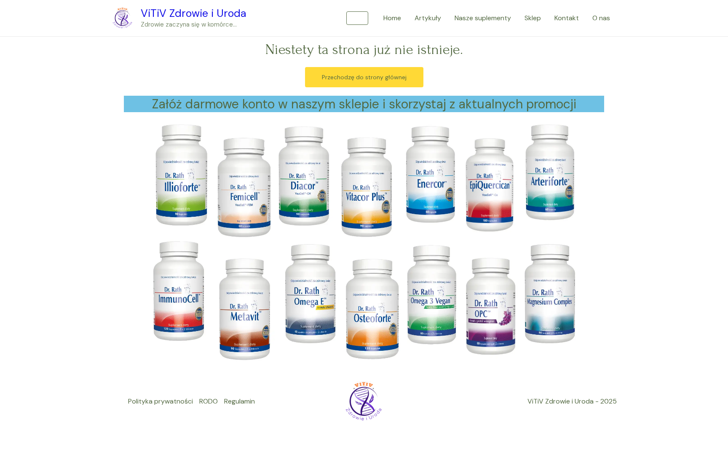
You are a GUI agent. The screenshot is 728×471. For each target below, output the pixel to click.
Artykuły (428, 17)
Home (392, 17)
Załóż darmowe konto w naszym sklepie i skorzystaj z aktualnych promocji (364, 104)
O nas (601, 17)
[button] (357, 18)
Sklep (533, 17)
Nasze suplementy (483, 17)
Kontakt (566, 17)
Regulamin (239, 401)
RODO (208, 401)
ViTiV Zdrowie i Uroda (193, 13)
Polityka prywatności (160, 401)
